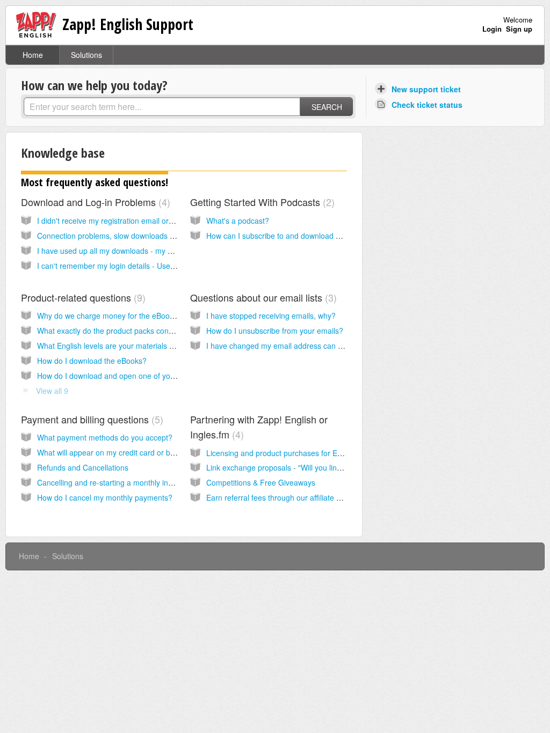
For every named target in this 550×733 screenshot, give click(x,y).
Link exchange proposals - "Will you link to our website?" (301, 467)
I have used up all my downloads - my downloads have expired (143, 250)
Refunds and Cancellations (82, 467)
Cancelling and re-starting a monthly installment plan (126, 482)
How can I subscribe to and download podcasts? (288, 235)
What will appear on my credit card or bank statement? (130, 452)
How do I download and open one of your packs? (120, 375)
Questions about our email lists (262, 297)
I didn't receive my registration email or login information (132, 220)
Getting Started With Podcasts (260, 202)
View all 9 (52, 390)
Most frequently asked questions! (94, 182)
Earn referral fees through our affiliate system (283, 497)
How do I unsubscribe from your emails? (274, 330)
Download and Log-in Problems (94, 202)
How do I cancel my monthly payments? (104, 497)
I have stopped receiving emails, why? (271, 315)
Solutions (86, 54)
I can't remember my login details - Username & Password (136, 265)
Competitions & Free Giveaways (260, 482)
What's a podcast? (237, 220)
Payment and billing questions (90, 419)
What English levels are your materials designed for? (126, 345)
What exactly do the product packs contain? (111, 330)
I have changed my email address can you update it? (296, 345)
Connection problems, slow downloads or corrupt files (128, 235)
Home (33, 54)
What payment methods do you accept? (104, 437)
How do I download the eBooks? (92, 360)
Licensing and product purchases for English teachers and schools (319, 453)
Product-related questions (81, 297)
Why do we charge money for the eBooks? (109, 315)
